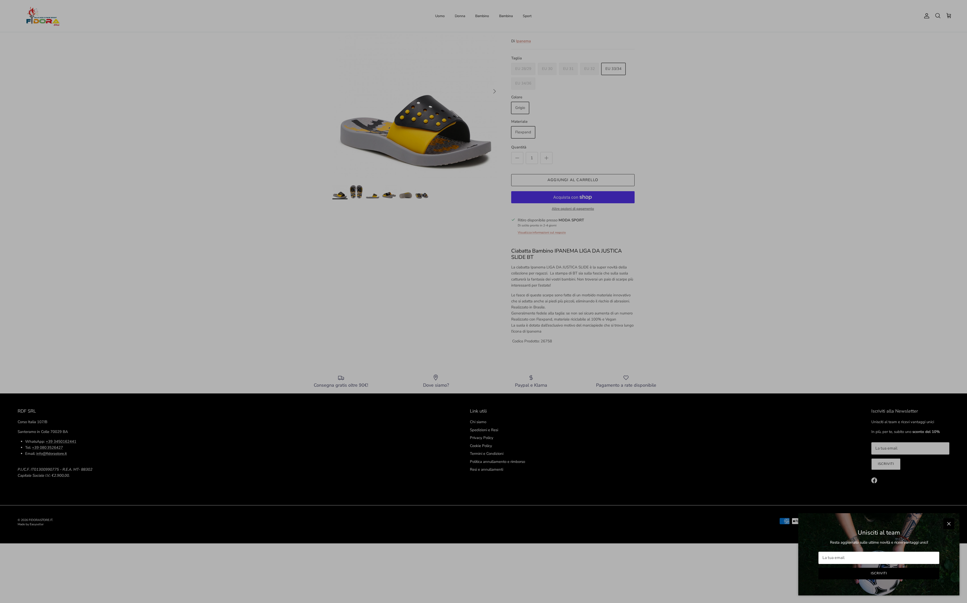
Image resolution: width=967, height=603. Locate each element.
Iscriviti (879, 573)
